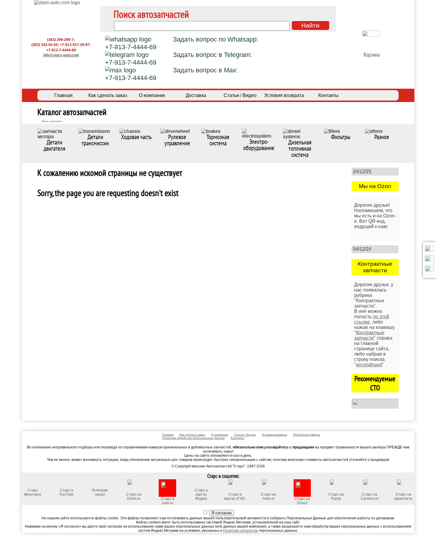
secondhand (369, 364)
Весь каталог (52, 121)
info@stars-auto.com (61, 55)
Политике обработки (240, 531)
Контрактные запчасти (369, 335)
